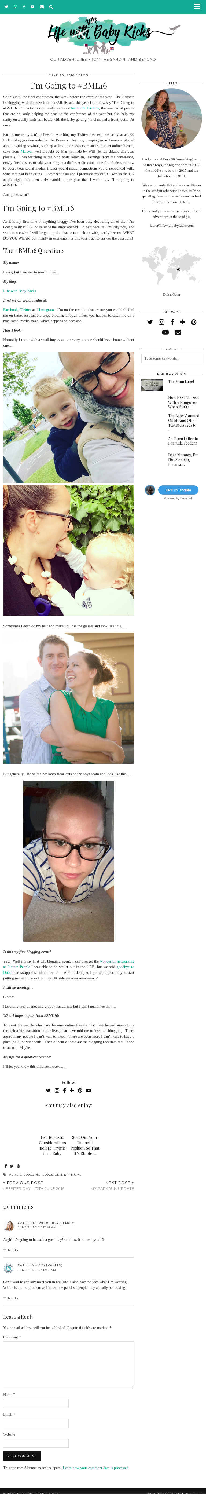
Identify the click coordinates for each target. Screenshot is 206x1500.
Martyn (26, 151)
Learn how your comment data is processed (95, 1468)
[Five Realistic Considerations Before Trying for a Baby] (52, 1122)
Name (9, 1395)
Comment (12, 1337)
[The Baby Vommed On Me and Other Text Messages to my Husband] (152, 420)
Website (9, 1434)
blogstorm (52, 1174)
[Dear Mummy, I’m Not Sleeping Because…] (152, 459)
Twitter (25, 310)
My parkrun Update (112, 1185)
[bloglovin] (182, 322)
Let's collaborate (178, 489)
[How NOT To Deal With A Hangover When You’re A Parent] (152, 401)
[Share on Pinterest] (18, 1166)
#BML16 (15, 1174)
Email (9, 1415)
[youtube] (33, 6)
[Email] (42, 6)
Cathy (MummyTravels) (40, 1265)
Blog (84, 75)
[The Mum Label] (152, 385)
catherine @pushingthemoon (47, 1223)
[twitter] (7, 6)
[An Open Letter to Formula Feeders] (152, 442)
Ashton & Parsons (85, 108)
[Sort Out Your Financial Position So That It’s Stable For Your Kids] (85, 1122)
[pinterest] (194, 322)
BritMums (72, 1174)
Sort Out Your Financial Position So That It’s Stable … (85, 1145)
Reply (13, 1250)
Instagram (46, 310)
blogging (32, 1174)
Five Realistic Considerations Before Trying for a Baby (52, 1145)
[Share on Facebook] (6, 1166)
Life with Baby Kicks (19, 291)
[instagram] (15, 6)
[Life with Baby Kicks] (103, 27)
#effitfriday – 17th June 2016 (34, 1185)
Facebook (10, 310)
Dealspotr (186, 498)
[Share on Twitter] (12, 1166)
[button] (199, 7)
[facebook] (24, 6)
